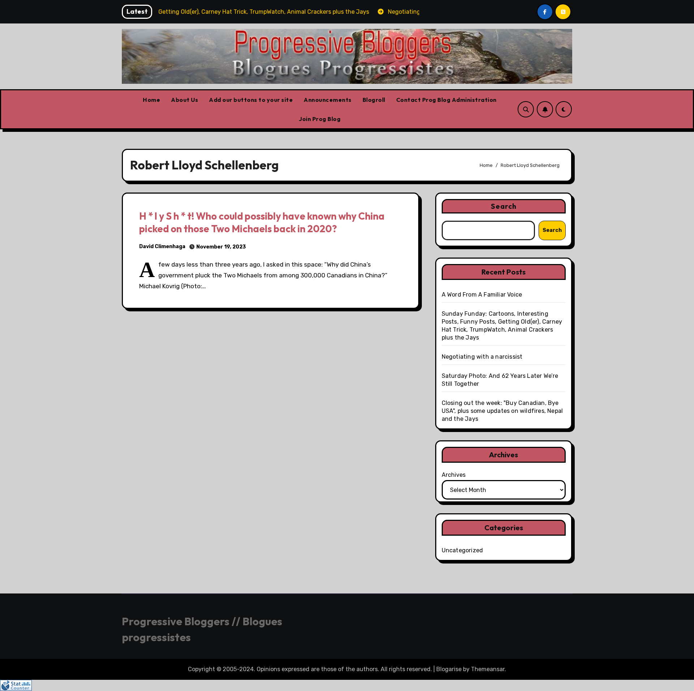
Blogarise (449, 669)
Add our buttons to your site (251, 99)
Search (504, 206)
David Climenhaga (162, 246)
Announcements (328, 99)
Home (151, 99)
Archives (454, 474)
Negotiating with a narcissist (482, 356)
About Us (184, 99)
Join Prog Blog (319, 118)
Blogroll (374, 99)
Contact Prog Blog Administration (446, 99)
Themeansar (488, 669)
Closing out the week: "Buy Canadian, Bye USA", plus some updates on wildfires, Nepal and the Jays (502, 411)
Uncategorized (462, 550)
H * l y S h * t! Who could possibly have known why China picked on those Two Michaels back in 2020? (262, 222)
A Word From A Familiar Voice (482, 294)
